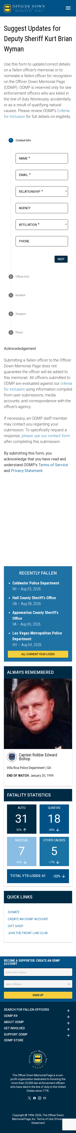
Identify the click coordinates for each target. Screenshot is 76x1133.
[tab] (38, 140)
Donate (13, 912)
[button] (38, 1011)
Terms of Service (53, 465)
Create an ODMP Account (28, 919)
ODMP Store (13, 1040)
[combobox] (43, 191)
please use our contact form (46, 435)
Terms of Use (45, 1119)
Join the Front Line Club (28, 933)
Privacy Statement (26, 470)
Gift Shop (15, 926)
